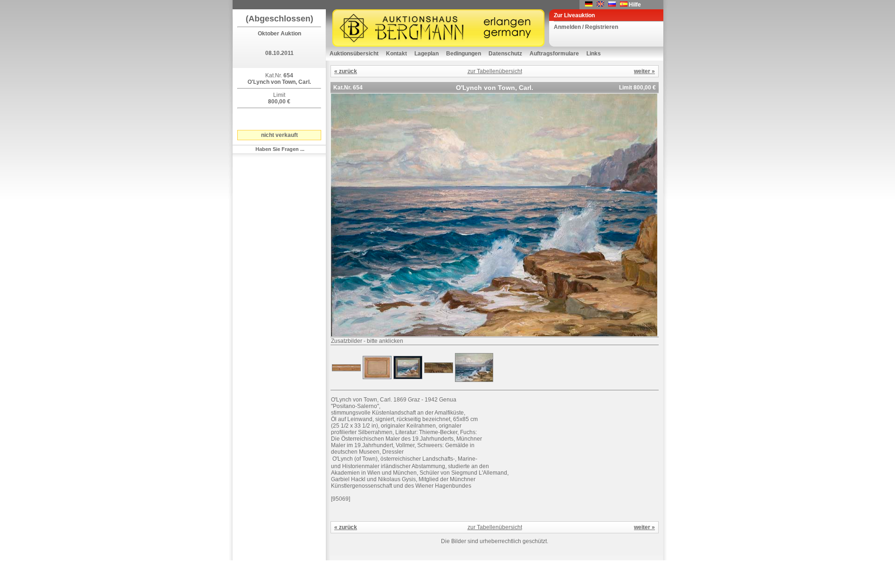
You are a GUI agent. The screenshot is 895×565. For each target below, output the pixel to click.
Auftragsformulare (554, 53)
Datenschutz (505, 53)
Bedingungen (463, 53)
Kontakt (396, 53)
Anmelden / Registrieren (586, 27)
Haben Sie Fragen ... (279, 149)
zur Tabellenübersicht (495, 71)
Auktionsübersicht (354, 53)
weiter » (644, 71)
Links (593, 53)
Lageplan (426, 53)
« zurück (345, 71)
